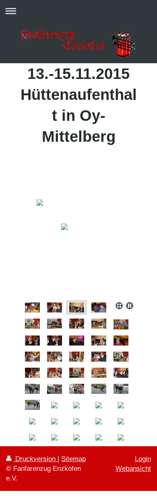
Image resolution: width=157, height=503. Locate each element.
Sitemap (73, 459)
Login (143, 459)
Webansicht (133, 468)
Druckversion (35, 459)
